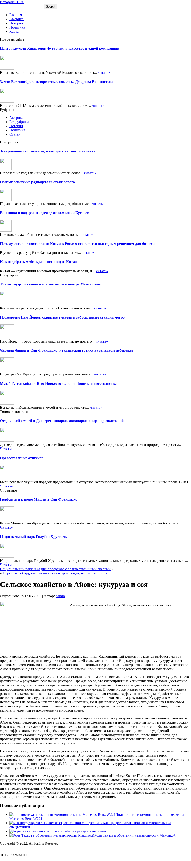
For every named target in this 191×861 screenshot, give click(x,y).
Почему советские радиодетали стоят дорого (37, 182)
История (16, 23)
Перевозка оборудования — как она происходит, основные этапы (55, 573)
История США (12, 2)
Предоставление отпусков (22, 458)
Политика (17, 27)
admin (60, 596)
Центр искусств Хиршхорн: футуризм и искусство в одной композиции (59, 48)
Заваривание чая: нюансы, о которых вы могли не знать (47, 151)
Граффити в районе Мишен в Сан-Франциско (38, 499)
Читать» (6, 449)
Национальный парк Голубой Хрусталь (33, 537)
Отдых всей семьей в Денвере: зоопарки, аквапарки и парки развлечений (62, 421)
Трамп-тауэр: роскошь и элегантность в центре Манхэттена (50, 284)
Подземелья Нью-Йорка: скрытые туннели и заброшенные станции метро (62, 317)
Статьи (14, 134)
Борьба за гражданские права (82, 831)
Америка (16, 19)
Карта (14, 31)
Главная (15, 15)
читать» (104, 72)
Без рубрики (19, 122)
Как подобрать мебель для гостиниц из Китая (38, 262)
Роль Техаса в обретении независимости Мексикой (135, 835)
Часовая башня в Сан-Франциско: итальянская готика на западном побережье (66, 350)
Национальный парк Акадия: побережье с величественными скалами (55, 569)
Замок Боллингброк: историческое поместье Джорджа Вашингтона (56, 82)
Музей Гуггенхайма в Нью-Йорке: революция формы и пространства (58, 383)
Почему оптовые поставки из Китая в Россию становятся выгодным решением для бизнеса (77, 244)
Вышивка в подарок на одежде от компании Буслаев (44, 213)
